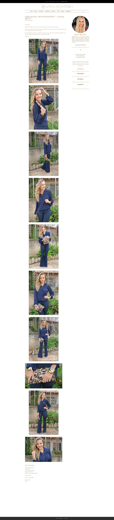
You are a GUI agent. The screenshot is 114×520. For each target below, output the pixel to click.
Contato (58, 1)
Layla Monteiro (52, 1)
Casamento (68, 11)
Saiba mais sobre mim (80, 45)
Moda (31, 11)
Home (47, 1)
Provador (41, 11)
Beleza (35, 11)
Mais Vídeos (80, 68)
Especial (53, 11)
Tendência (47, 11)
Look (58, 11)
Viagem (62, 11)
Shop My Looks (64, 1)
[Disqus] (45, 497)
